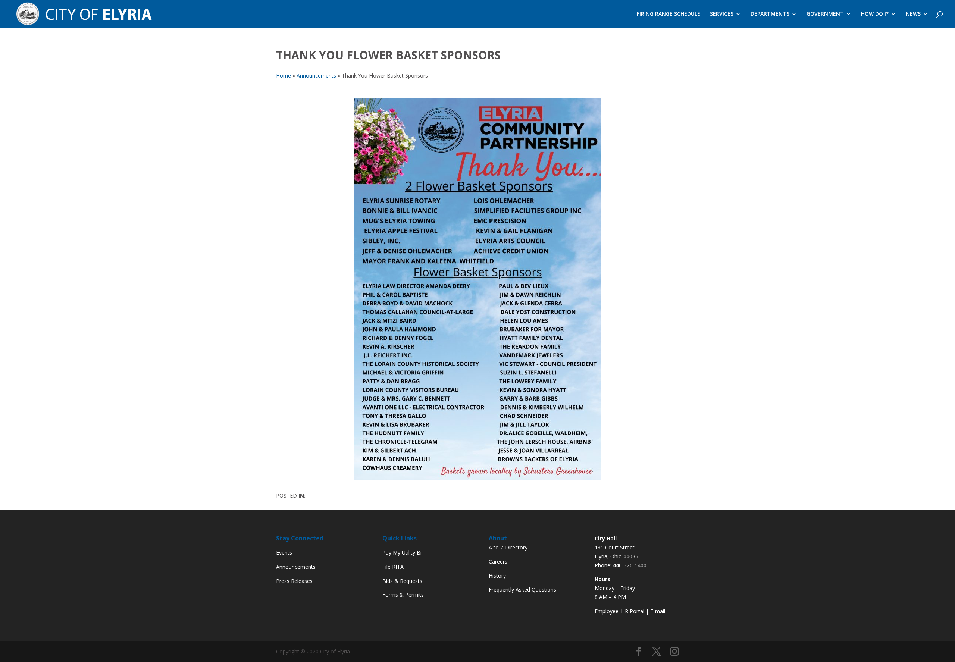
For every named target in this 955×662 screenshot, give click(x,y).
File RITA (393, 566)
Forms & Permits (403, 594)
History (497, 575)
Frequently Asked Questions (522, 589)
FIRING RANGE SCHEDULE (668, 14)
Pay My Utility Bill (403, 552)
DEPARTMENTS (770, 14)
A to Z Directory (508, 547)
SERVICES (721, 14)
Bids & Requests (402, 580)
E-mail (657, 611)
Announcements (296, 566)
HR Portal (632, 611)
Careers (498, 561)
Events (284, 552)
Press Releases (294, 580)
